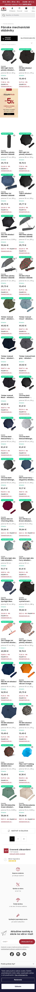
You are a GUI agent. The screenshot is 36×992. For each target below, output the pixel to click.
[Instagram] (18, 954)
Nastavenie (18, 980)
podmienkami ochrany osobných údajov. (14, 949)
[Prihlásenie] (12, 9)
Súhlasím (18, 986)
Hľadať (3, 15)
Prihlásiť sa (27, 942)
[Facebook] (12, 954)
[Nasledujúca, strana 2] (18, 838)
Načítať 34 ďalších (19, 831)
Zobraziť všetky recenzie (17, 854)
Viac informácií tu (21, 975)
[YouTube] (24, 954)
